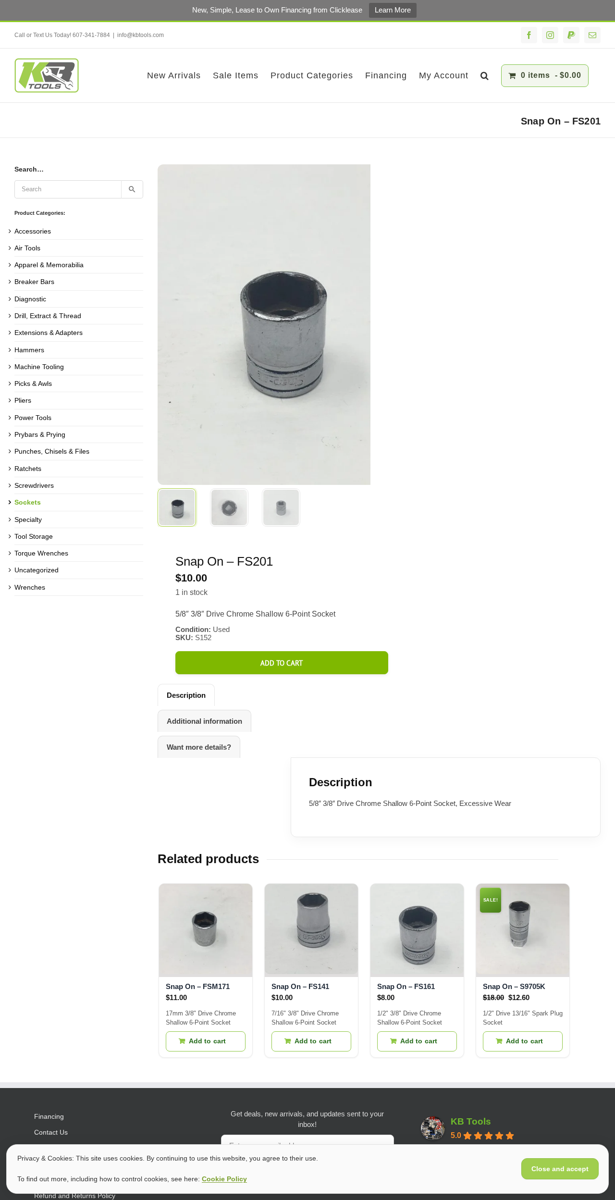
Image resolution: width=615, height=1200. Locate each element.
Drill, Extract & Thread (47, 316)
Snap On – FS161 (406, 986)
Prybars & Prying (39, 434)
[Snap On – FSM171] (205, 930)
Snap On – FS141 (300, 986)
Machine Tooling (39, 367)
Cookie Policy (224, 1179)
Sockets (27, 502)
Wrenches (29, 587)
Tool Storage (33, 536)
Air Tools (27, 248)
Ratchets (27, 468)
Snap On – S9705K (514, 986)
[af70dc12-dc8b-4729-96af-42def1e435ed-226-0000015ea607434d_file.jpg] (278, 324)
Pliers (22, 400)
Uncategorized (36, 570)
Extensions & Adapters (48, 332)
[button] (484, 75)
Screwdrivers (34, 485)
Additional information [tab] (204, 721)
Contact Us (51, 1132)
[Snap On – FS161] (417, 930)
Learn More (393, 10)
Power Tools (32, 417)
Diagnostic (30, 299)
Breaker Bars (34, 281)
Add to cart (281, 663)
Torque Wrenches (41, 553)
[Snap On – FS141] (311, 930)
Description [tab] (186, 695)
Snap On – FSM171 (198, 986)
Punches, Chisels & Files (51, 451)
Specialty (28, 519)
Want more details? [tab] (199, 747)
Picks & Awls (33, 383)
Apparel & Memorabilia (49, 265)
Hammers (29, 350)
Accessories (32, 231)
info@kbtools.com (140, 35)
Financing (49, 1116)
